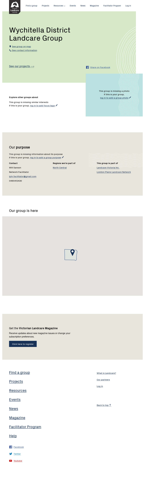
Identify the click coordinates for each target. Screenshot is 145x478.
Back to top (103, 405)
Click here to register (23, 343)
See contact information (24, 50)
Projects (45, 5)
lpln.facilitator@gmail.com (22, 176)
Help (13, 435)
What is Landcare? (106, 372)
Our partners (103, 379)
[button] (72, 252)
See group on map (21, 46)
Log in (128, 5)
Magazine (94, 5)
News (82, 5)
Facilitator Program (112, 5)
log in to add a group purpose (45, 157)
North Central (60, 167)
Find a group (31, 5)
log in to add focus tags (42, 105)
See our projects (20, 66)
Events (73, 5)
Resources (58, 5)
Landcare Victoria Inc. (108, 167)
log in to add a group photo (114, 97)
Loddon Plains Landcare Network (114, 171)
